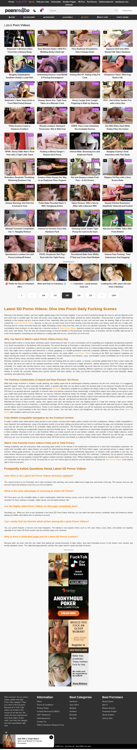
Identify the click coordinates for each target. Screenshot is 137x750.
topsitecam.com (121, 2)
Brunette (73, 715)
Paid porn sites (43, 2)
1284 (114, 295)
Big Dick (73, 718)
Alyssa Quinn (107, 701)
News (39, 701)
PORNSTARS (49, 17)
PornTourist (92, 2)
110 (90, 295)
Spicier (32, 2)
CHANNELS (68, 17)
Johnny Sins (107, 718)
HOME (12, 17)
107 (55, 295)
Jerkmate (69, 5)
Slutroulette (56, 2)
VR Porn (81, 2)
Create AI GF (21, 2)
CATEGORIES (30, 17)
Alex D (105, 705)
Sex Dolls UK (70, 746)
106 (43, 295)
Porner (11, 2)
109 (78, 295)
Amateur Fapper (69, 2)
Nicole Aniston (108, 715)
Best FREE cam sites (83, 746)
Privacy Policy (43, 708)
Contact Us (41, 721)
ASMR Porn (59, 746)
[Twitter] (6, 733)
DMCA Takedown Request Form (50, 725)
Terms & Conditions (45, 705)
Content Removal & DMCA (48, 711)
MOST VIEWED (123, 17)
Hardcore (73, 701)
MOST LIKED (103, 17)
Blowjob (73, 708)
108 (67, 295)
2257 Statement (43, 715)
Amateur (73, 711)
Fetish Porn (127, 10)
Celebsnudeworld (106, 2)
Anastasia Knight (109, 711)
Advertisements (43, 718)
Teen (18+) (74, 705)
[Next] (101, 295)
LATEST (86, 17)
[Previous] (32, 295)
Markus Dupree (108, 708)
